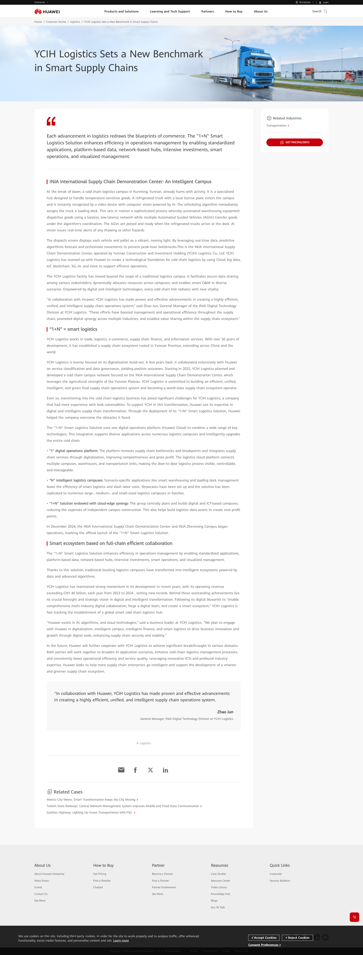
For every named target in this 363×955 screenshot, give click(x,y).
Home (38, 21)
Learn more (121, 940)
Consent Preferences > (264, 944)
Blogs (214, 900)
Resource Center (220, 880)
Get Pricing (99, 873)
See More (39, 900)
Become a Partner (162, 873)
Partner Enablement (164, 887)
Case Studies (218, 873)
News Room (41, 880)
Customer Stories (56, 21)
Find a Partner (160, 880)
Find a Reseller (102, 880)
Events (38, 887)
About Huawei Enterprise (49, 873)
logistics (75, 21)
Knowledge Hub (220, 893)
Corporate (276, 873)
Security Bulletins (280, 880)
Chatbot (98, 887)
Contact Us (40, 893)
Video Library (219, 887)
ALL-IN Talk (218, 907)
